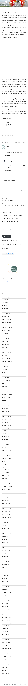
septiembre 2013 (6, 656)
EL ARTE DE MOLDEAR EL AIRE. (10, 221)
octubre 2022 (5, 422)
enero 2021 (4, 475)
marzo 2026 (5, 311)
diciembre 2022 (5, 417)
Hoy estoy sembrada (12, 161)
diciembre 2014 (5, 614)
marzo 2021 (5, 469)
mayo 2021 (4, 467)
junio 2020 (4, 492)
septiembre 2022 (6, 425)
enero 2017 (4, 564)
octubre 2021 (5, 455)
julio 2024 (4, 366)
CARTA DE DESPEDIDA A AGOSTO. (10, 218)
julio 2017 (4, 553)
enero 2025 (5, 350)
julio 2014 (4, 628)
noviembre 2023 (6, 389)
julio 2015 (4, 595)
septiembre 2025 (6, 327)
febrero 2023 (5, 411)
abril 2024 (4, 375)
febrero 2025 (5, 347)
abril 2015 (4, 603)
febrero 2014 (5, 642)
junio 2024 (4, 369)
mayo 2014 (4, 634)
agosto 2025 (5, 330)
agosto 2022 (5, 428)
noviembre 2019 (6, 511)
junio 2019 (4, 525)
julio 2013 (4, 659)
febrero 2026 (5, 313)
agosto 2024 (5, 364)
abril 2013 (4, 667)
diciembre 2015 (5, 589)
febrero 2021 (5, 472)
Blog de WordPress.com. (7, 682)
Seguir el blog (7, 236)
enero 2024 (5, 383)
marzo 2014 (5, 639)
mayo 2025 (4, 338)
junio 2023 (4, 403)
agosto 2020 (5, 489)
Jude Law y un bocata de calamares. (10, 224)
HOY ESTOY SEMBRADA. (12, 2)
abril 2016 (4, 578)
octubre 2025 (5, 325)
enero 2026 (5, 316)
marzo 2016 (5, 581)
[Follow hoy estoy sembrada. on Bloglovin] (8, 254)
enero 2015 (4, 612)
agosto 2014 (5, 626)
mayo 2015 (4, 600)
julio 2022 (4, 430)
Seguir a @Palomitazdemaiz (8, 248)
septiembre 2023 (6, 394)
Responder (8, 155)
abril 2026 (4, 308)
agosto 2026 (5, 297)
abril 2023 (4, 408)
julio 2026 (4, 300)
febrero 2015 (5, 609)
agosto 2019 (5, 520)
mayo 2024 (4, 372)
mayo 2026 (4, 305)
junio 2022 (4, 433)
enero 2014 (4, 645)
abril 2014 (4, 637)
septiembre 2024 (6, 361)
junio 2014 (4, 631)
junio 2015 (4, 598)
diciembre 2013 (5, 648)
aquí (10, 118)
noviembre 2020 (6, 481)
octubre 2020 (5, 483)
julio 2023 (4, 400)
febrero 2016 (5, 584)
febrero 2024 (5, 380)
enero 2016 (4, 586)
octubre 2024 (5, 358)
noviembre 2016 (6, 570)
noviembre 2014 (6, 617)
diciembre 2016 (5, 567)
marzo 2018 (5, 542)
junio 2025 (4, 336)
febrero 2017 (5, 561)
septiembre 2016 (6, 573)
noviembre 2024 (6, 355)
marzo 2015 (5, 606)
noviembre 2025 (6, 322)
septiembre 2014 (6, 623)
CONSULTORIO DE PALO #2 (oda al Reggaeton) (13, 215)
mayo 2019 (4, 528)
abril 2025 (4, 341)
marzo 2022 (5, 442)
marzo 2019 (5, 531)
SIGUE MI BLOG (6, 229)
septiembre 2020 (6, 486)
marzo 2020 (5, 500)
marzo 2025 (5, 344)
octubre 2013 (5, 653)
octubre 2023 (5, 391)
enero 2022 (4, 447)
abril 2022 (4, 439)
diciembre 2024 (5, 352)
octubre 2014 (5, 620)
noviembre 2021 (6, 453)
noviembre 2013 (6, 651)
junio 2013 (4, 662)
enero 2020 (5, 506)
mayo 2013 (4, 664)
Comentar (21, 190)
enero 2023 (4, 414)
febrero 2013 (5, 673)
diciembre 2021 (5, 450)
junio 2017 (4, 556)
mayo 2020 (4, 495)
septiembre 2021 (6, 458)
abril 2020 (4, 497)
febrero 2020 (5, 503)
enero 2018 (4, 545)
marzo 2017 (5, 559)
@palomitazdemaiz (16, 10)
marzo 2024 (5, 377)
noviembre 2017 (6, 550)
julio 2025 (4, 333)
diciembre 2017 (5, 547)
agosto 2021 (5, 461)
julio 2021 (4, 464)
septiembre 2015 (6, 592)
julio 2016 (4, 575)
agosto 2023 (5, 397)
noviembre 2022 (6, 419)
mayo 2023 (4, 405)
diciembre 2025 (5, 319)
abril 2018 (4, 539)
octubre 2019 (5, 514)
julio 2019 (4, 522)
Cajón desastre (8, 135)
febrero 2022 (5, 444)
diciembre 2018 (5, 534)
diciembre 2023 (5, 386)
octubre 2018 (5, 536)
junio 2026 (4, 302)
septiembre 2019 (6, 517)
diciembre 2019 (5, 508)
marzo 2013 (5, 670)
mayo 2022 (4, 436)
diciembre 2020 (5, 478)
